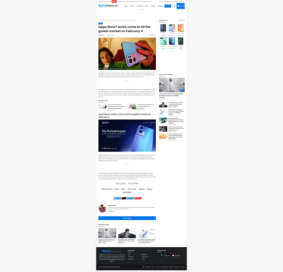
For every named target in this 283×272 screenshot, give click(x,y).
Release (142, 189)
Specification (127, 192)
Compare (153, 6)
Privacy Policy (168, 1)
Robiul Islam (102, 35)
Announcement (107, 189)
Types (125, 6)
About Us (161, 1)
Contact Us (181, 1)
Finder (167, 6)
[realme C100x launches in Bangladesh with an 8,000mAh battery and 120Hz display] (102, 106)
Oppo (117, 189)
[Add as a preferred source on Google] (121, 183)
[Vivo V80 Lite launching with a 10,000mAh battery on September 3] (132, 106)
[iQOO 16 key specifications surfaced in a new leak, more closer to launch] (163, 129)
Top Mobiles (131, 256)
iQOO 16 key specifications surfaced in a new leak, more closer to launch (176, 128)
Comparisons (145, 256)
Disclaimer (175, 1)
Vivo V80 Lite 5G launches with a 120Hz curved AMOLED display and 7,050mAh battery (137, 1)
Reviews (144, 254)
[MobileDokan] (108, 6)
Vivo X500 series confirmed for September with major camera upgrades (126, 241)
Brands (132, 6)
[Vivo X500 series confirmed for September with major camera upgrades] (127, 233)
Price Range (140, 6)
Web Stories (131, 259)
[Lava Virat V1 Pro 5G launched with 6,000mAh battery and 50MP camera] (107, 233)
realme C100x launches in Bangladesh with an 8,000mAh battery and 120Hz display (116, 106)
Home (100, 20)
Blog (146, 6)
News (104, 20)
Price (123, 189)
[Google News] (133, 183)
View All (181, 20)
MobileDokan (117, 267)
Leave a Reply (127, 218)
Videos (143, 259)
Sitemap (182, 267)
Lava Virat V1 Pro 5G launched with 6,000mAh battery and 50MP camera (106, 241)
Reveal (150, 189)
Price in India (132, 189)
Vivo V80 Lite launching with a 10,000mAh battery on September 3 (146, 106)
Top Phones (160, 6)
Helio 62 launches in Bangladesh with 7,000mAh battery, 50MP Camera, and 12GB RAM (175, 121)
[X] (112, 211)
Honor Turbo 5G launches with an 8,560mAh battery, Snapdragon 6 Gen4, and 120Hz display (175, 136)
